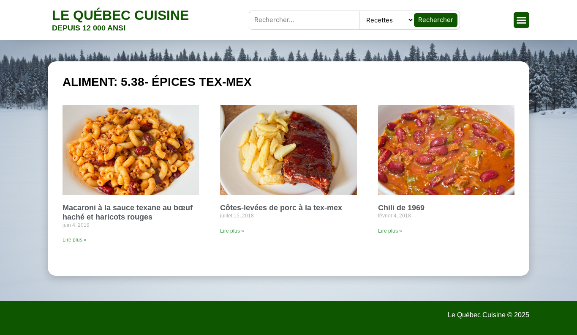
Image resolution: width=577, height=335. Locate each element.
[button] (522, 20)
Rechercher (435, 20)
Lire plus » (75, 240)
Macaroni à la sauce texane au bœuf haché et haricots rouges (128, 212)
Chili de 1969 (401, 207)
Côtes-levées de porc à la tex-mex (281, 207)
